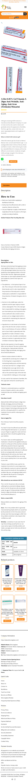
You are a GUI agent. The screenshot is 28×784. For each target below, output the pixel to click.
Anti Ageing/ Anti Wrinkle (15, 173)
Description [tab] (6, 185)
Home (2, 681)
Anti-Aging (7, 174)
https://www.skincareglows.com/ (10, 640)
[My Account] (10, 17)
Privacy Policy (4, 710)
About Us (3, 683)
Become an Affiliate (6, 695)
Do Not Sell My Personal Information (11, 727)
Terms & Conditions (6, 713)
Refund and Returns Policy (8, 718)
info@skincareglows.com (12, 651)
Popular (9, 176)
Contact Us (4, 686)
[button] (2, 23)
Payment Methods (6, 721)
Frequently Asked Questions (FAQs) (10, 701)
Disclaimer (4, 724)
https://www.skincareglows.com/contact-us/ (15, 655)
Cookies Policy (5, 741)
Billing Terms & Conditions (8, 730)
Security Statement (6, 733)
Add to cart (13, 161)
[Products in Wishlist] (11, 17)
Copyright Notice (5, 738)
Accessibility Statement (7, 735)
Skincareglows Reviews (7, 698)
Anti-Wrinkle (14, 174)
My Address (4, 689)
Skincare (14, 176)
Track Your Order (5, 692)
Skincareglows (17, 554)
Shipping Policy (5, 715)
